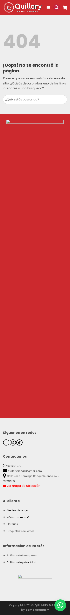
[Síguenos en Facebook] (6, 442)
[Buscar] (56, 7)
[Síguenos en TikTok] (19, 442)
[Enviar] (63, 99)
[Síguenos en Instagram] (13, 442)
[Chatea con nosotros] (60, 605)
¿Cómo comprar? (18, 517)
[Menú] (48, 7)
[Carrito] (65, 7)
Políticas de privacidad (21, 562)
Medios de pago (17, 510)
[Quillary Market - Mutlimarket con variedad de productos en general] (23, 7)
